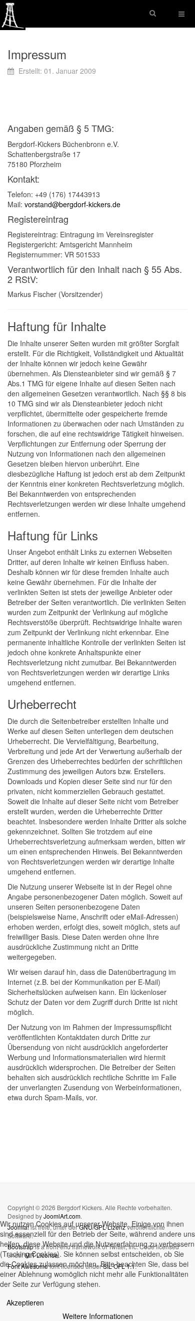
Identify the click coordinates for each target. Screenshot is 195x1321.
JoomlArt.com (62, 1216)
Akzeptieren (25, 1302)
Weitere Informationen (97, 1316)
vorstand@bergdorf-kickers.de (72, 204)
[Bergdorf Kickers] (13, 14)
